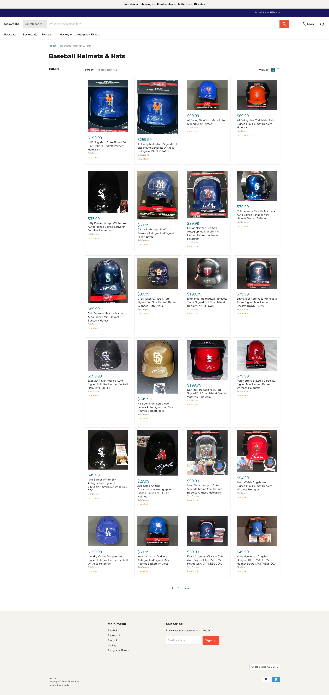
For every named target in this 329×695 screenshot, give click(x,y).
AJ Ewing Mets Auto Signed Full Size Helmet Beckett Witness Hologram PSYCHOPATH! (157, 147)
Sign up (210, 640)
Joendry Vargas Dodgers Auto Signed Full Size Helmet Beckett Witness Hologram (108, 560)
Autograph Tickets (88, 34)
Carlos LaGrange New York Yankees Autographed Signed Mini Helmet (155, 233)
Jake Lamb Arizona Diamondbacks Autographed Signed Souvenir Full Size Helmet (154, 491)
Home (52, 45)
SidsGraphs (93, 153)
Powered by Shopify (59, 685)
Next (187, 588)
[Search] (284, 24)
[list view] (277, 69)
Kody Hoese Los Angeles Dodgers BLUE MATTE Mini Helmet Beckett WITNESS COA (256, 560)
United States (266, 12)
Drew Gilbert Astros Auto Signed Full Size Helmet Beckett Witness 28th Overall (157, 302)
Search (52, 678)
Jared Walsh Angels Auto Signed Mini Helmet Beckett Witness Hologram (254, 486)
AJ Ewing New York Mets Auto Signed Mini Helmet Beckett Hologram (256, 123)
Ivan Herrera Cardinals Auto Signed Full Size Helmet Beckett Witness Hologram (207, 393)
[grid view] (273, 69)
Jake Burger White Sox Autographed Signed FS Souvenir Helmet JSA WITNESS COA (107, 485)
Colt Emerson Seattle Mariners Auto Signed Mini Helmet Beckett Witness (107, 317)
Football (47, 34)
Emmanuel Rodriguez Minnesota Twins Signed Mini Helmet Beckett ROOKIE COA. (257, 302)
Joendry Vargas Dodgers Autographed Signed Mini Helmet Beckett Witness (153, 560)
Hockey (65, 34)
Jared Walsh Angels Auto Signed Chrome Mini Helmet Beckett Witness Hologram (204, 489)
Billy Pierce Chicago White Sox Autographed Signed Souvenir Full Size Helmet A (107, 226)
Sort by (89, 69)
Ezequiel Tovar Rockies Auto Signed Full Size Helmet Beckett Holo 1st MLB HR (108, 384)
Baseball (10, 34)
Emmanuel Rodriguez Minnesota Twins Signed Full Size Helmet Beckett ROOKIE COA (207, 302)
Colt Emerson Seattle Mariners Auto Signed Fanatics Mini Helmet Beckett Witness (256, 214)
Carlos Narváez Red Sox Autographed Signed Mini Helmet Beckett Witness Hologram (203, 233)
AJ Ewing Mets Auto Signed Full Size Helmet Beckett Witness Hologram (107, 146)
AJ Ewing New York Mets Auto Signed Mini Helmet (206, 122)
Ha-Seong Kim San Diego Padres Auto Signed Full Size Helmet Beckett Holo (155, 407)
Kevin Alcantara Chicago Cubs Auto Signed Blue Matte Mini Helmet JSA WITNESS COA (205, 560)
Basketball (30, 34)
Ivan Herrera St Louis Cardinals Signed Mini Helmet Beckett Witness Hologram (256, 384)
